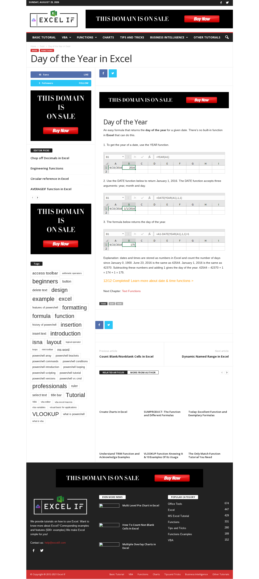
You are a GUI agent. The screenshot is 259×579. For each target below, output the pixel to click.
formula (41, 316)
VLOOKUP (45, 414)
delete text (39, 290)
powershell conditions (75, 361)
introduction (65, 333)
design (59, 290)
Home (33, 46)
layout (54, 342)
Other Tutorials (207, 37)
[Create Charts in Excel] (119, 394)
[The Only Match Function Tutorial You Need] (208, 435)
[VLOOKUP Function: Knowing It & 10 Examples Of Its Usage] (164, 435)
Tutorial (75, 395)
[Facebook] (221, 3)
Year (119, 303)
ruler (74, 386)
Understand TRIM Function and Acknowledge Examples (119, 455)
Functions (85, 37)
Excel (42, 46)
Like (86, 74)
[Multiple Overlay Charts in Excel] (109, 550)
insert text (39, 333)
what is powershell (74, 414)
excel (65, 299)
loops (35, 349)
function (64, 316)
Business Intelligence (167, 37)
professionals (49, 386)
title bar (56, 395)
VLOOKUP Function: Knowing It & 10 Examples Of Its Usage (163, 455)
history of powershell (44, 324)
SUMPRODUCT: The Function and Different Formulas (162, 413)
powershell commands (45, 361)
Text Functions (131, 291)
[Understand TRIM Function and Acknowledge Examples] (119, 435)
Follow (83, 83)
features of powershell (45, 307)
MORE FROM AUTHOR (143, 372)
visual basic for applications (63, 407)
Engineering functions (47, 168)
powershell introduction (45, 366)
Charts (108, 37)
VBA (65, 37)
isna (37, 342)
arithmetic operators (72, 273)
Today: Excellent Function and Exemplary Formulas (207, 413)
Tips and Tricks (132, 37)
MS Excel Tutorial (178, 516)
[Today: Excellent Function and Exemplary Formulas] (208, 394)
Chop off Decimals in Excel (50, 158)
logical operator (73, 342)
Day (112, 303)
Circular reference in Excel (50, 179)
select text (39, 395)
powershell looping (74, 366)
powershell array (41, 355)
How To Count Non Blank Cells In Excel (138, 526)
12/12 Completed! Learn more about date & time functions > (148, 281)
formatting (74, 307)
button (66, 281)
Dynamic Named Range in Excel (205, 356)
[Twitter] (227, 3)
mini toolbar (47, 349)
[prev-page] (222, 372)
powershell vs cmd (71, 378)
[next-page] (227, 372)
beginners (45, 281)
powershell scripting (43, 372)
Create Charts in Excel (113, 412)
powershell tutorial (70, 372)
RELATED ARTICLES (113, 372)
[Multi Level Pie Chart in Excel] (109, 511)
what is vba (38, 421)
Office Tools (175, 503)
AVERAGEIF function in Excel (51, 189)
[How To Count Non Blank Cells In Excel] (109, 530)
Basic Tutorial (44, 37)
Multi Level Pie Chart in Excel (140, 505)
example (43, 298)
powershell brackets (67, 355)
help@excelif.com (55, 542)
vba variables (39, 407)
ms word (63, 349)
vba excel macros (63, 402)
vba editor (46, 402)
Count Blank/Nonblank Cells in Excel (126, 356)
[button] (226, 37)
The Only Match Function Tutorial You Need (204, 455)
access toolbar (45, 273)
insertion (71, 325)
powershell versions (43, 378)
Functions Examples (180, 534)
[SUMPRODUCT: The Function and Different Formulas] (164, 394)
